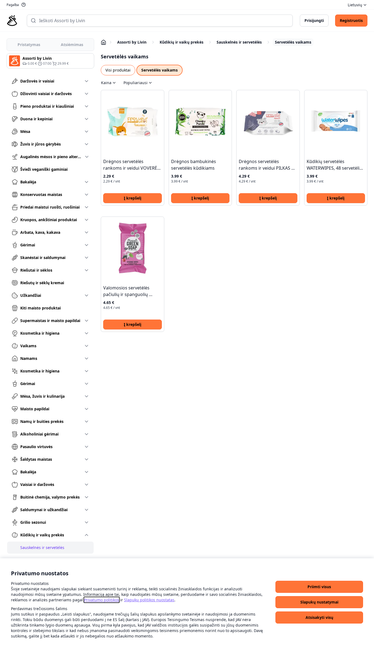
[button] (319, 587)
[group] (50, 61)
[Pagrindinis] (12, 20)
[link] (101, 599)
